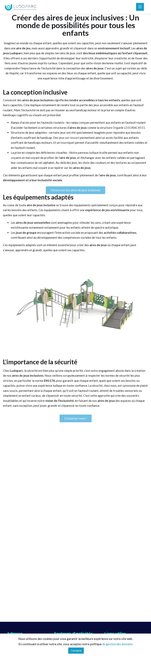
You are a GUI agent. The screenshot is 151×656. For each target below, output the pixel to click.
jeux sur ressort (69, 137)
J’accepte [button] (76, 650)
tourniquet (68, 142)
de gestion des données (117, 644)
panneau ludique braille (93, 152)
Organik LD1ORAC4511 (129, 127)
